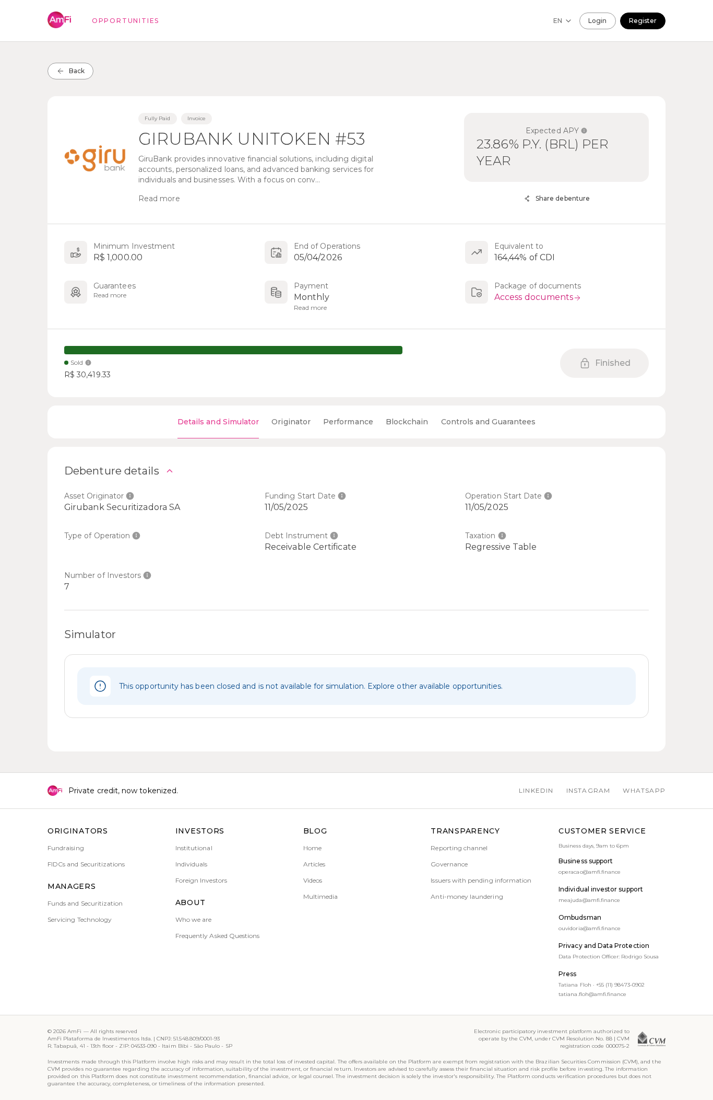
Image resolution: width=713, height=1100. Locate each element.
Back (77, 71)
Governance (449, 864)
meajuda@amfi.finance (589, 900)
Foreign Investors (201, 880)
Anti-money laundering (467, 896)
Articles (314, 864)
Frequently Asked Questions (217, 936)
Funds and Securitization (85, 903)
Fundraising (65, 848)
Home (312, 848)
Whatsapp (644, 790)
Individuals (191, 864)
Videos (312, 880)
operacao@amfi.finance (589, 872)
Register (643, 21)
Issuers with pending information (481, 880)
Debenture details (111, 471)
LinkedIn (536, 790)
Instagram (588, 790)
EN (557, 21)
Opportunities (125, 21)
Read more (159, 198)
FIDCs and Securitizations (86, 864)
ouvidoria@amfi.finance (589, 928)
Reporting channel (459, 848)
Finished (613, 363)
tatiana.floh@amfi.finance (592, 994)
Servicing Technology (79, 919)
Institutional (193, 848)
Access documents (533, 297)
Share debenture (563, 198)
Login (597, 21)
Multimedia (320, 896)
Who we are (193, 919)
